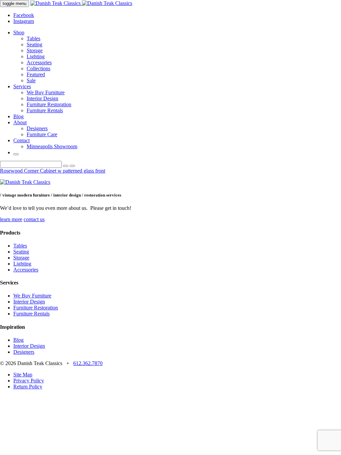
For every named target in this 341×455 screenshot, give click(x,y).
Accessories (39, 62)
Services (22, 86)
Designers (37, 128)
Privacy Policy (28, 380)
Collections (38, 68)
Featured (36, 74)
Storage (35, 50)
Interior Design (42, 98)
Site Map (22, 374)
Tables (33, 38)
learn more (11, 219)
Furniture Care (42, 134)
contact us (34, 219)
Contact (21, 140)
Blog (18, 116)
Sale (31, 80)
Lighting (36, 56)
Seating (34, 44)
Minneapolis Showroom (52, 146)
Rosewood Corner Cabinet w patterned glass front (52, 171)
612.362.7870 (88, 363)
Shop (18, 32)
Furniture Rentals (45, 110)
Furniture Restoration (49, 104)
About (20, 122)
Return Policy (27, 386)
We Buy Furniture (46, 92)
